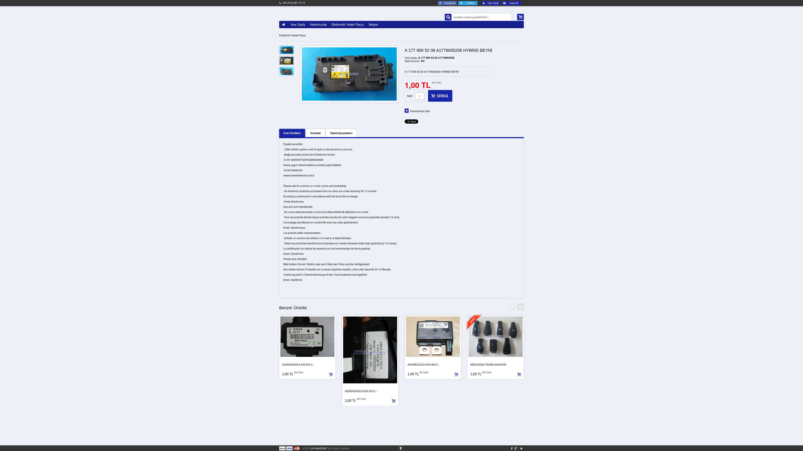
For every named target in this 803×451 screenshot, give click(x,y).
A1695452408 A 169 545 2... (298, 364)
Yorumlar (315, 133)
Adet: (410, 96)
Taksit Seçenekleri (341, 133)
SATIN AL (442, 95)
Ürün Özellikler (292, 133)
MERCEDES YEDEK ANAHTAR (488, 364)
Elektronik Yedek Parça (292, 35)
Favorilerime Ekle (420, 111)
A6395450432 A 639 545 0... (361, 391)
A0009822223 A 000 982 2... (424, 364)
